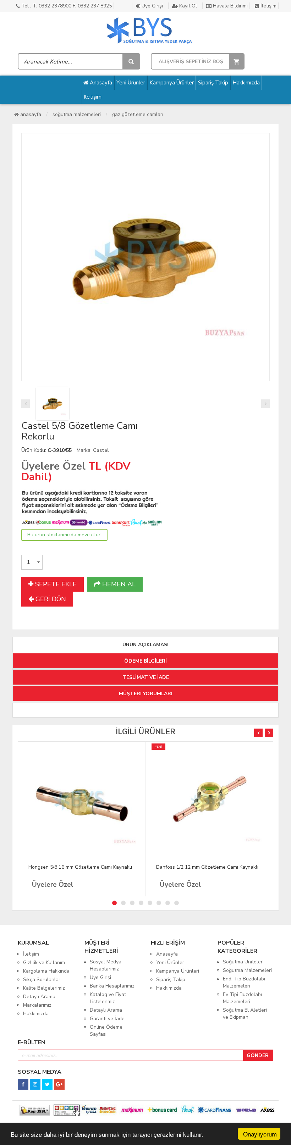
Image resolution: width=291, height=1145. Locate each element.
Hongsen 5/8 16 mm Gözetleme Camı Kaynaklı (80, 867)
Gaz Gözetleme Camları (137, 114)
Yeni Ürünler (130, 82)
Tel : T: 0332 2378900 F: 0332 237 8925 (66, 5)
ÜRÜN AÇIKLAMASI (145, 644)
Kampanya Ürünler (171, 82)
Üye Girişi (151, 5)
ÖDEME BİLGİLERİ (145, 661)
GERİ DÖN (50, 599)
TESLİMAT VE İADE (145, 677)
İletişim (267, 5)
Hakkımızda (246, 82)
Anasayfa (100, 82)
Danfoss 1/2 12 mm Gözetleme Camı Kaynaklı (207, 867)
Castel (101, 450)
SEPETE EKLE (55, 584)
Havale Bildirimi (230, 5)
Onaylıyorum (260, 1133)
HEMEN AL (118, 584)
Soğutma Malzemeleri (77, 114)
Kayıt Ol (187, 5)
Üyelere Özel (53, 466)
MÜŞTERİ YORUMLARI (145, 693)
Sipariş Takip (213, 82)
